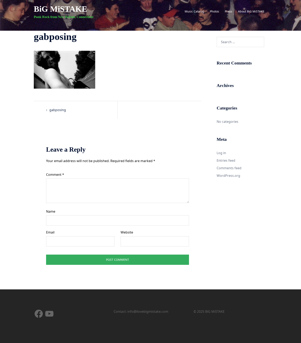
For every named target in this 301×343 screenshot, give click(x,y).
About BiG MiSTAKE (251, 11)
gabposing (57, 110)
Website (127, 232)
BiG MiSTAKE (60, 9)
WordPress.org (228, 175)
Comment (55, 174)
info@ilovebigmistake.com (147, 311)
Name (50, 211)
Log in (221, 153)
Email (50, 232)
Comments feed (229, 168)
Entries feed (226, 160)
